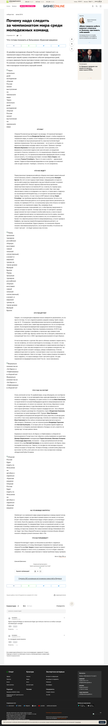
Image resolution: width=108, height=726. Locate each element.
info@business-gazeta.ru (85, 682)
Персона (9, 679)
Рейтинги (48, 682)
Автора (29, 606)
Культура (30, 672)
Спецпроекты (50, 689)
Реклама (29, 689)
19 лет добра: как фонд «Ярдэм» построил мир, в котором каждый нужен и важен (88, 69)
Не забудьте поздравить (52, 679)
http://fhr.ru (62, 556)
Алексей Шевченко (20, 561)
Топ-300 (48, 694)
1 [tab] (88, 42)
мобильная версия (52, 705)
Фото (27, 682)
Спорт (11, 672)
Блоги (8, 682)
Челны (75, 1)
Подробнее (78, 722)
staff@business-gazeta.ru (85, 694)
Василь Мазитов (91, 19)
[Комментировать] (72, 39)
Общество (10, 14)
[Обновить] (72, 604)
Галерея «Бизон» (50, 692)
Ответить (11, 629)
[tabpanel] (89, 28)
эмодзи (15, 626)
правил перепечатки (61, 718)
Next (99, 42)
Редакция (9, 689)
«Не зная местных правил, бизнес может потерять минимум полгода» (88, 29)
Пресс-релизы (10, 684)
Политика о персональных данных (54, 712)
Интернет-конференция (52, 676)
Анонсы (28, 676)
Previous (80, 42)
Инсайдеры (49, 684)
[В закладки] (72, 44)
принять (102, 722)
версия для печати (61, 595)
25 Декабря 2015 (11, 35)
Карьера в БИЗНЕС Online (13, 692)
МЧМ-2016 (19, 14)
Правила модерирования (13, 655)
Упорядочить (60, 606)
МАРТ (88, 21)
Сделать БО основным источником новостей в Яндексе (40, 578)
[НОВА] (28, 6)
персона (81, 15)
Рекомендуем (83, 64)
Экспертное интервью (55, 672)
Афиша (8, 676)
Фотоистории (29, 684)
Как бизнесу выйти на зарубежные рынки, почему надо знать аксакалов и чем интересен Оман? (89, 36)
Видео (27, 679)
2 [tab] (89, 42)
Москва (86, 1)
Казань (8, 6)
